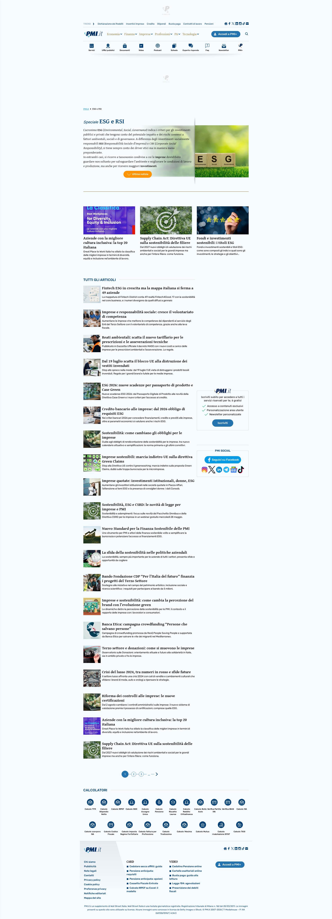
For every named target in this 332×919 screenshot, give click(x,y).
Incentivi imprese (135, 24)
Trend (87, 24)
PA (176, 34)
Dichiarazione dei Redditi (110, 24)
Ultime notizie (140, 174)
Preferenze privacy (95, 888)
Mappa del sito (92, 897)
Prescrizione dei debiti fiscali (183, 889)
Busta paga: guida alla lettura (183, 877)
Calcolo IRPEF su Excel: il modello (142, 889)
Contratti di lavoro (192, 24)
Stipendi (161, 24)
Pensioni (209, 24)
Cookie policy (92, 884)
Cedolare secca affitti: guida (146, 866)
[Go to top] (287, 907)
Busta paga (175, 24)
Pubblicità (90, 866)
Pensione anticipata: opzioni (146, 878)
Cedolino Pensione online (187, 866)
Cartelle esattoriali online (187, 870)
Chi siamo (89, 861)
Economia (113, 34)
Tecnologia (189, 34)
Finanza (129, 34)
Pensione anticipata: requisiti (140, 872)
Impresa (144, 34)
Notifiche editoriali (95, 893)
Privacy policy (92, 879)
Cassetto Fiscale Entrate (144, 883)
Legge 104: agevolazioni (186, 883)
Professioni (162, 34)
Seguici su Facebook (225, 459)
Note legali (90, 870)
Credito (150, 24)
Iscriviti (223, 423)
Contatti (89, 875)
